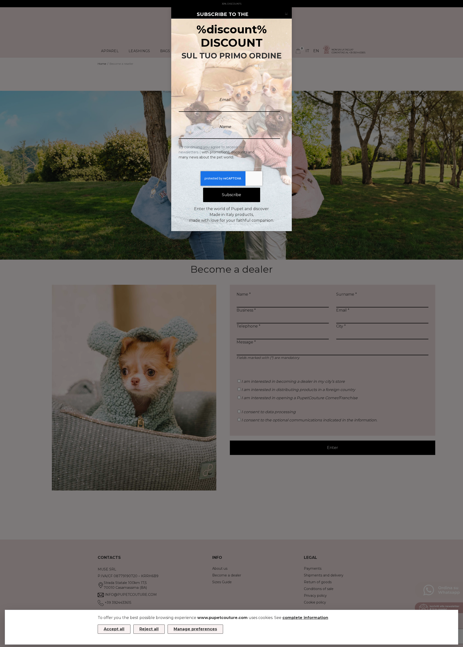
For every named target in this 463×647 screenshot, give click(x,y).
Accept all (114, 629)
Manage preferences (195, 629)
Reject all (149, 629)
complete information (305, 617)
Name (225, 126)
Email (224, 99)
